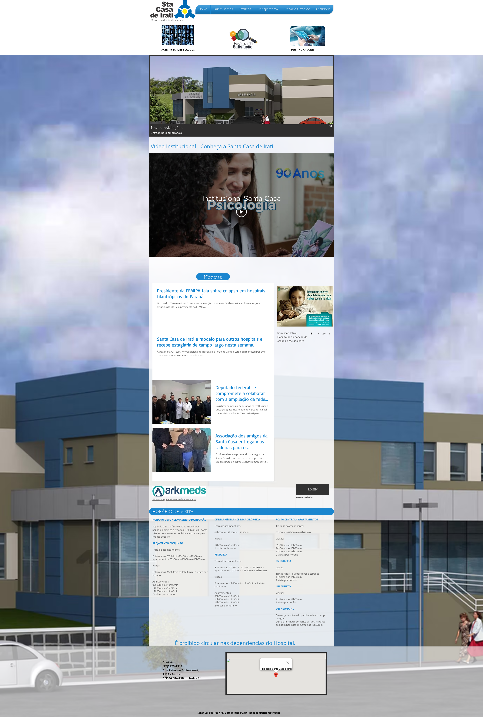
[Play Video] (241, 212)
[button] (223, 9)
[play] (311, 332)
